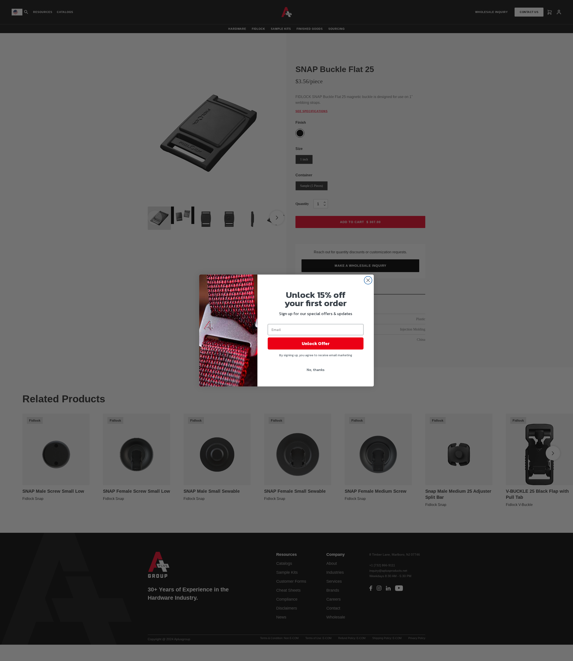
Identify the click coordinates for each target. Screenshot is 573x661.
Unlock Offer (316, 343)
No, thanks (316, 369)
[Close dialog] (368, 280)
